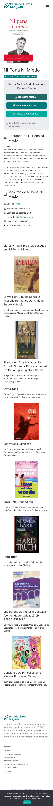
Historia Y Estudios (26, 77)
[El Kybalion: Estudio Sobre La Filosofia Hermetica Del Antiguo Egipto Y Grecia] (26, 291)
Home (9, 751)
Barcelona (28, 217)
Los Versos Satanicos (17, 443)
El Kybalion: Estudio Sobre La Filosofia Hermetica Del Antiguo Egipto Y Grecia (24, 300)
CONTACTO (11, 757)
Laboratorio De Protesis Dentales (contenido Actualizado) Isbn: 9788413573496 (25, 615)
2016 (28, 208)
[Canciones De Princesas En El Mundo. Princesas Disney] (26, 667)
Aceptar (27, 802)
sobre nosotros (14, 754)
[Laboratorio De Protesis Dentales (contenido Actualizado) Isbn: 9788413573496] (26, 606)
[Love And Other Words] (26, 496)
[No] (50, 798)
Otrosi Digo (11, 388)
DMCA (9, 771)
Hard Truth (10, 556)
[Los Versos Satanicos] (26, 438)
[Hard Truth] (26, 551)
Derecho (9, 77)
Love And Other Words (18, 501)
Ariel (18, 204)
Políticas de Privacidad (17, 764)
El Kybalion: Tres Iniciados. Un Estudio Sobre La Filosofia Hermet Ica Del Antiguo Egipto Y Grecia (25, 366)
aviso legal (12, 768)
